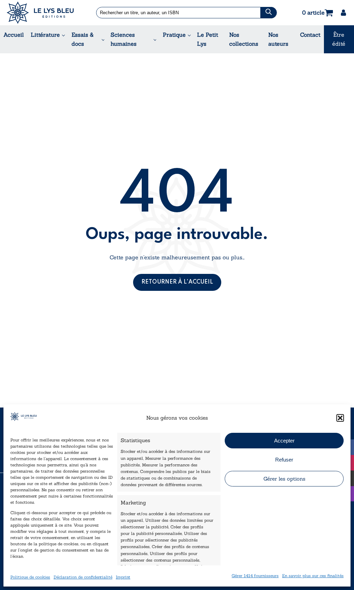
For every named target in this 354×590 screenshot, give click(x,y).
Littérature (45, 34)
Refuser (284, 460)
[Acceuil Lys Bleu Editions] (40, 12)
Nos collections (243, 39)
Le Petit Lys (207, 39)
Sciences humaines (124, 39)
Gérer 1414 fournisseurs (255, 575)
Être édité (338, 39)
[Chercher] (268, 12)
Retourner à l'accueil (177, 282)
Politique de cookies (30, 577)
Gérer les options (284, 478)
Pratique (174, 34)
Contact (310, 34)
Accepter (284, 441)
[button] (340, 417)
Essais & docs (83, 39)
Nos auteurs (278, 39)
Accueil (13, 34)
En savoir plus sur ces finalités (313, 575)
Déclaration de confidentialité (83, 577)
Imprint (123, 577)
